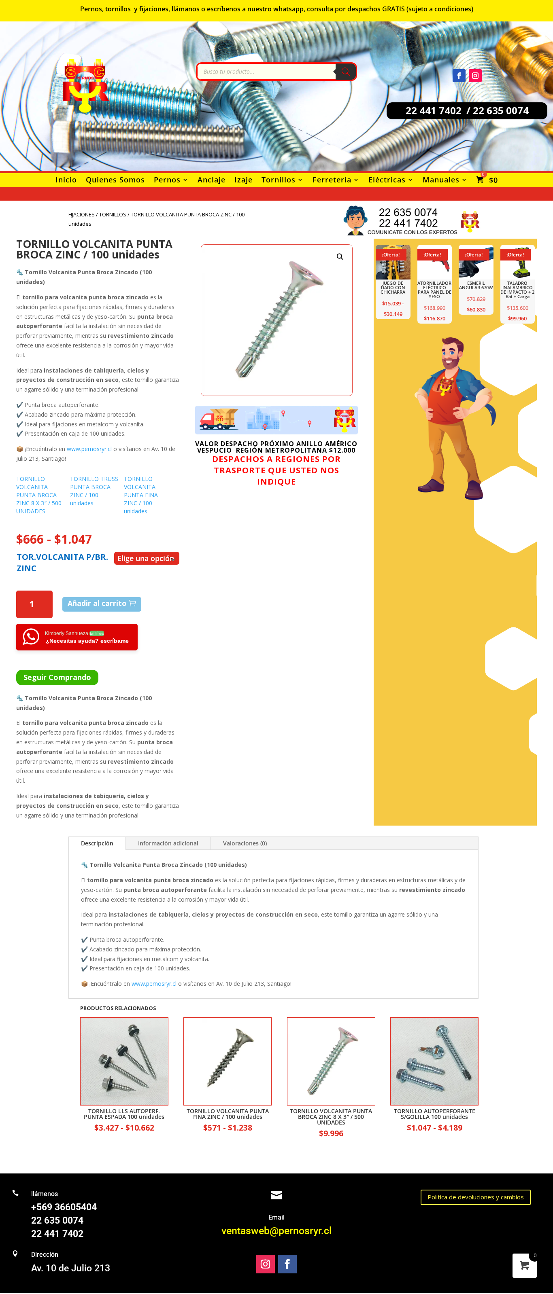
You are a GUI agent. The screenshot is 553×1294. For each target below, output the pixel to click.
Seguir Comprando (57, 677)
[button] (340, 256)
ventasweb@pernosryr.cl (276, 1231)
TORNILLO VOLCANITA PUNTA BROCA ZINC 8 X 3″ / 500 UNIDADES (39, 495)
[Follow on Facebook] (459, 75)
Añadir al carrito (97, 603)
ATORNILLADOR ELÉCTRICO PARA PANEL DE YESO (434, 290)
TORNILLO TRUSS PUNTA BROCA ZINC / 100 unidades (94, 491)
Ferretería (332, 180)
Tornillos (279, 180)
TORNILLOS (112, 214)
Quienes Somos (115, 180)
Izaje (243, 180)
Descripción (97, 843)
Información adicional (168, 843)
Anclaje (211, 180)
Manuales (441, 180)
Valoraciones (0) (245, 843)
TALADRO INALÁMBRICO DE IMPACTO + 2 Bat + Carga (517, 290)
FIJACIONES (81, 214)
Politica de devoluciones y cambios (476, 1197)
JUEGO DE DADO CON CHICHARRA (393, 287)
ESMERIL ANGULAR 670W (476, 285)
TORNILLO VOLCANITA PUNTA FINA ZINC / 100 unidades (141, 495)
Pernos (167, 180)
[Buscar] (346, 72)
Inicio (66, 180)
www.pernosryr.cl (89, 449)
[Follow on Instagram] (475, 75)
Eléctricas (387, 180)
